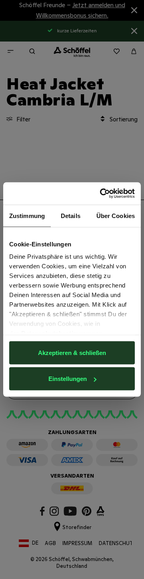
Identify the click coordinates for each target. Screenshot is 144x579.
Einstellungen (67, 378)
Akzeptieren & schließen (72, 352)
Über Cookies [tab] (115, 215)
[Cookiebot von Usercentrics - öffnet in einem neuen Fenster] (101, 193)
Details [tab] (70, 215)
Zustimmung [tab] (27, 215)
